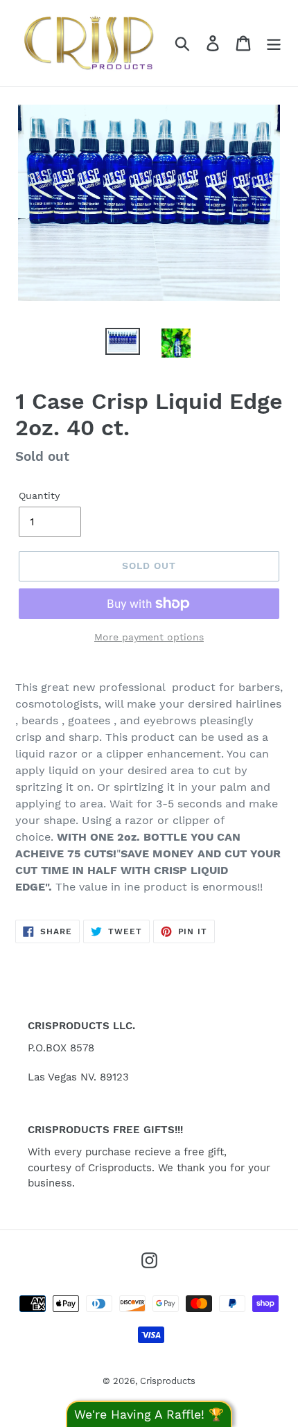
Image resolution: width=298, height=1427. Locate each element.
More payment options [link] (149, 636)
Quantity (39, 495)
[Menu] (273, 43)
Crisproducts (167, 1381)
